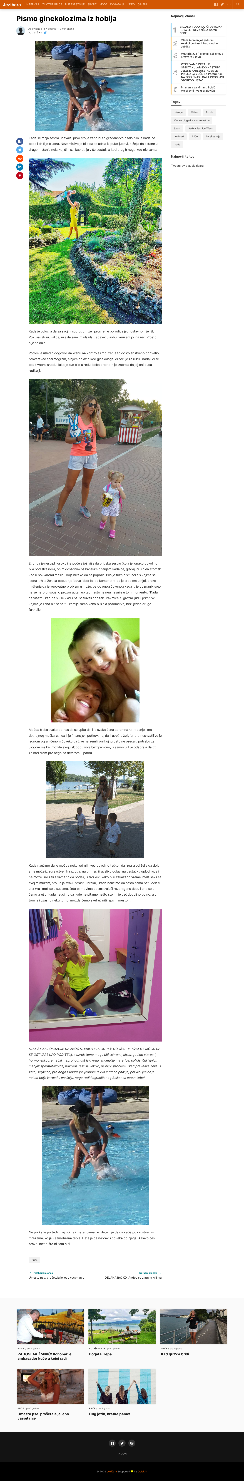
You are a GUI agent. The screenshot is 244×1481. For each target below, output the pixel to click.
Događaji (117, 4)
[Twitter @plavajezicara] (122, 1443)
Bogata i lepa (100, 1354)
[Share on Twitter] (19, 149)
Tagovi (122, 1453)
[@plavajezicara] (45, 32)
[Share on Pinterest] (19, 175)
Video (131, 4)
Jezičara (37, 32)
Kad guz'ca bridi (175, 1354)
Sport (92, 4)
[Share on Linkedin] (19, 167)
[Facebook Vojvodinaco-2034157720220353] (112, 1443)
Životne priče (52, 4)
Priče (35, 1259)
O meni (142, 4)
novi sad (179, 136)
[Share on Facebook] (19, 141)
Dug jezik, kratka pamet (110, 1414)
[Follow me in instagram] (131, 1443)
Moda (103, 4)
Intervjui (32, 4)
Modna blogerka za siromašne (192, 120)
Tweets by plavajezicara (187, 165)
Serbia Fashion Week (200, 128)
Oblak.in (142, 1471)
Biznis (209, 112)
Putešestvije (75, 4)
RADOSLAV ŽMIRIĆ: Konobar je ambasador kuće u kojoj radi (44, 1356)
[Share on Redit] (19, 158)
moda (177, 144)
